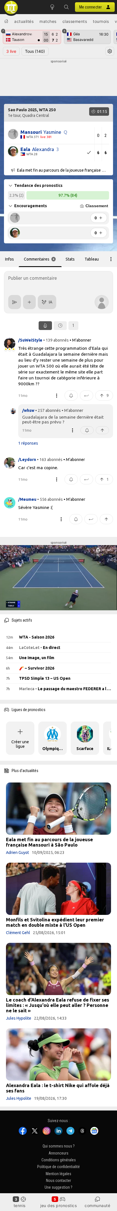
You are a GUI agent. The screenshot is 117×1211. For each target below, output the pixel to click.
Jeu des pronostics (58, 1205)
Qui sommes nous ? (59, 1146)
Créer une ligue (20, 744)
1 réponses (28, 443)
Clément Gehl (18, 932)
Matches (48, 21)
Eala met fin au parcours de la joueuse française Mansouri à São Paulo (49, 842)
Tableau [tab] (92, 259)
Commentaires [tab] (39, 259)
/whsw (28, 410)
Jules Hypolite (18, 1018)
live (11, 51)
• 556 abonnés (50, 499)
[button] (66, 7)
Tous (35, 51)
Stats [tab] (70, 259)
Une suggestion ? (58, 1187)
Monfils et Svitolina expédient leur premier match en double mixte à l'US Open (55, 922)
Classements (74, 21)
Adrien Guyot (17, 852)
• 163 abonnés (49, 459)
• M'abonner (80, 340)
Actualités (24, 21)
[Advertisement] (58, 78)
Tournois (101, 21)
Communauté (97, 1205)
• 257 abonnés (48, 410)
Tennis (20, 1205)
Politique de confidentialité (58, 1166)
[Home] (6, 21)
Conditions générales (58, 1160)
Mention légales (58, 1173)
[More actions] (111, 259)
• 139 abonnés (56, 340)
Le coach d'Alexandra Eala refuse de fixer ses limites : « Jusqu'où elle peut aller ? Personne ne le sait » (57, 1005)
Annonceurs (58, 1153)
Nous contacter (58, 1180)
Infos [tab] (9, 259)
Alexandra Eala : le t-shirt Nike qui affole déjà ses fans (58, 1088)
